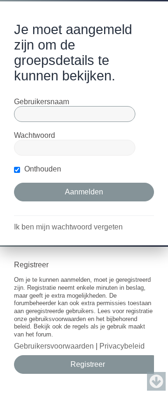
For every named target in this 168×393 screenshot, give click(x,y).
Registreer (87, 364)
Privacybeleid (122, 346)
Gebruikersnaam (41, 102)
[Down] (156, 381)
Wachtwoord (34, 135)
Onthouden (41, 169)
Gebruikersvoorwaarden (54, 346)
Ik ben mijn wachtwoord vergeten (68, 227)
